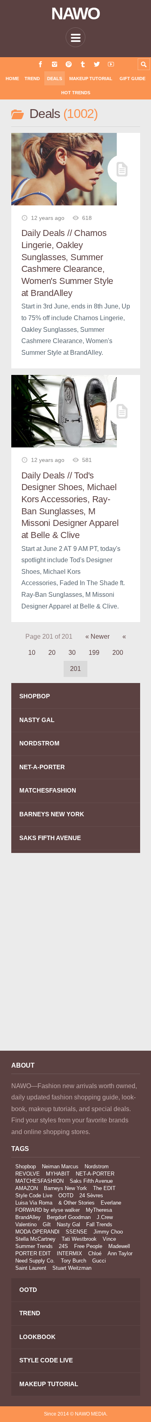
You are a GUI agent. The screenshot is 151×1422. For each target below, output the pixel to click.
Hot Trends (75, 92)
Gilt (47, 1224)
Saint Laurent (30, 1268)
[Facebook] (40, 64)
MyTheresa (99, 1210)
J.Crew (105, 1217)
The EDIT (104, 1188)
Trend (32, 78)
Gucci (99, 1260)
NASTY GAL (36, 719)
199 (94, 652)
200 (117, 652)
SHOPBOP (34, 696)
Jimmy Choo (108, 1231)
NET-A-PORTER (42, 767)
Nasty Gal (68, 1224)
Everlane (111, 1202)
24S (63, 1246)
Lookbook (37, 1336)
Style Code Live (33, 1195)
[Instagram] (55, 64)
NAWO (75, 13)
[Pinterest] (69, 64)
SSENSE (76, 1231)
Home (12, 78)
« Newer (97, 636)
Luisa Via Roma (33, 1202)
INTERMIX (69, 1253)
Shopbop (25, 1166)
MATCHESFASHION (47, 790)
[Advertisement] (75, 957)
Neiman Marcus (60, 1166)
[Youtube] (111, 64)
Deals (54, 78)
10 (31, 652)
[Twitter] (97, 64)
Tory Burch (73, 1260)
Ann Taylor (120, 1253)
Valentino (26, 1224)
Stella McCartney (35, 1239)
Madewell (119, 1246)
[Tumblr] (83, 64)
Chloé (94, 1253)
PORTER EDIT (33, 1253)
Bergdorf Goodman (69, 1217)
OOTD (65, 1195)
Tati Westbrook (79, 1239)
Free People (88, 1246)
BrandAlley (28, 1217)
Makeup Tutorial (90, 78)
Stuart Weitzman (71, 1268)
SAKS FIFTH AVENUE (50, 837)
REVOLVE (27, 1173)
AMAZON (26, 1188)
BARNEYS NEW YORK (51, 814)
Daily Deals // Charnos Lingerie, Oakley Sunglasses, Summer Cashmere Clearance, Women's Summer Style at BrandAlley (67, 263)
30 (72, 652)
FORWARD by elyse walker (47, 1210)
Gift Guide (132, 78)
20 (52, 652)
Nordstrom (97, 1166)
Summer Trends (34, 1246)
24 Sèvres (91, 1195)
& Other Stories (76, 1202)
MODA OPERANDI (37, 1231)
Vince (109, 1239)
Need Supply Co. (35, 1260)
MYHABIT (58, 1173)
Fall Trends (99, 1224)
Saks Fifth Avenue (91, 1181)
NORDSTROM (39, 743)
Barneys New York (65, 1188)
